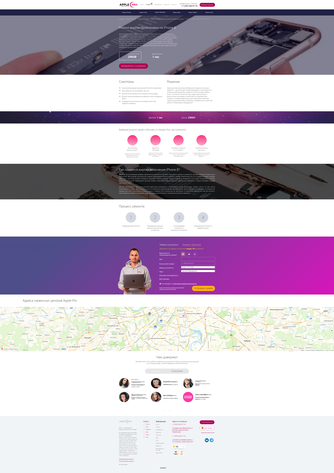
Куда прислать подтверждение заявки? (168, 254)
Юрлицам (166, 4)
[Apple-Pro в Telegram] (212, 440)
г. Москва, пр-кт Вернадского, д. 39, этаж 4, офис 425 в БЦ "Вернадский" (182, 430)
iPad (147, 427)
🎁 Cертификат (207, 428)
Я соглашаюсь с (178, 284)
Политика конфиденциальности (126, 461)
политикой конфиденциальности (184, 284)
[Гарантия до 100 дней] (155, 140)
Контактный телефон (167, 264)
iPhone (148, 424)
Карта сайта (159, 453)
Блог (157, 438)
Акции (142, 4)
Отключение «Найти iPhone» (207, 432)
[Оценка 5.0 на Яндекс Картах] (178, 447)
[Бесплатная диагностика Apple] (132, 140)
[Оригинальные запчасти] (201, 140)
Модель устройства (166, 268)
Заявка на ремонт (168, 244)
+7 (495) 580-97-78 (178, 436)
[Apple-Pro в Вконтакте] (207, 440)
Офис (161, 272)
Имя (161, 259)
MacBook (148, 429)
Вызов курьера (160, 443)
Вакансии (158, 446)
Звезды (155, 371)
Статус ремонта (207, 422)
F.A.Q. (157, 440)
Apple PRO (128, 4)
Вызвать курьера (207, 5)
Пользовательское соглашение (126, 459)
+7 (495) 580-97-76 (178, 424)
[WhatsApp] (195, 253)
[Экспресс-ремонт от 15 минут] (178, 140)
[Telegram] (189, 253)
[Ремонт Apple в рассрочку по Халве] (206, 468)
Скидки (148, 4)
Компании (177, 371)
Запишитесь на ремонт (133, 66)
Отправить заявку (203, 288)
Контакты (174, 4)
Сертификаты (158, 4)
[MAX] (183, 253)
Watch (147, 434)
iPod (147, 437)
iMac (147, 432)
